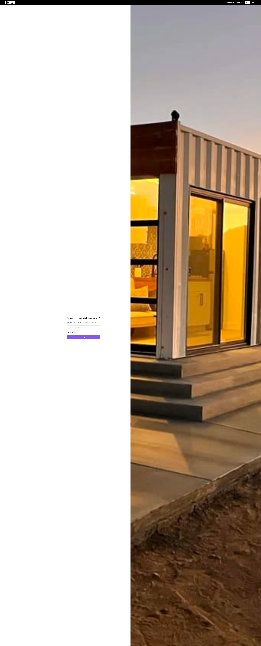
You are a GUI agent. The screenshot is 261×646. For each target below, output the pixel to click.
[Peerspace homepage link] (10, 2)
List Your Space (239, 3)
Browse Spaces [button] (229, 2)
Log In (253, 2)
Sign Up (247, 2)
